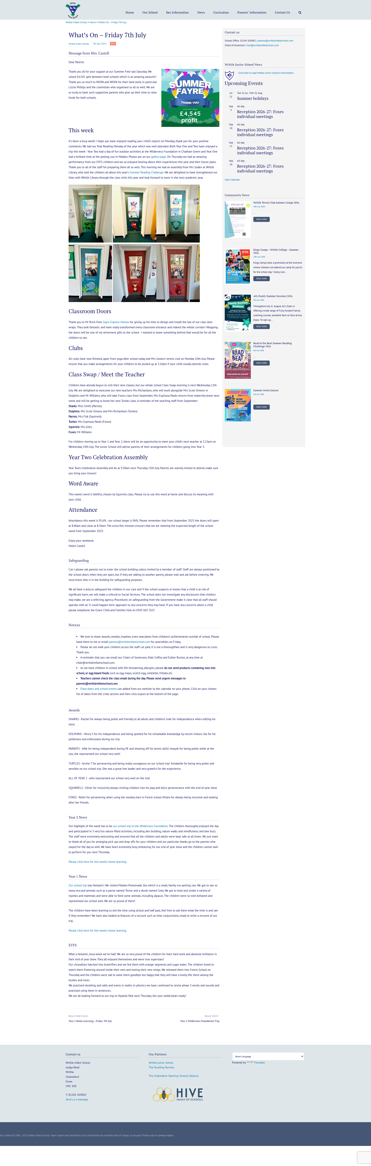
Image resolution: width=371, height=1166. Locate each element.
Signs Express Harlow (116, 322)
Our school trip (78, 885)
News (201, 12)
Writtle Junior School (161, 1062)
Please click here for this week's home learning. (98, 862)
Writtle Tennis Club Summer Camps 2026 (276, 202)
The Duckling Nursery (161, 1067)
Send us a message (77, 1099)
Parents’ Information (251, 12)
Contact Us (282, 12)
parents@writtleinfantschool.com (129, 642)
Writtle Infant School (79, 43)
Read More (261, 219)
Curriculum (221, 12)
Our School (150, 12)
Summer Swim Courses (266, 390)
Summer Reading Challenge (146, 172)
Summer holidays (252, 98)
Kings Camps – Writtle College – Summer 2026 (276, 251)
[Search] (300, 12)
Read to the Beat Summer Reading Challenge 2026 (272, 344)
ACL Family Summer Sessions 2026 (272, 296)
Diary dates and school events (98, 689)
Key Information (177, 12)
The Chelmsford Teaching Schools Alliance (173, 1076)
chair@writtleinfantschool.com (262, 45)
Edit (113, 43)
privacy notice (166, 1135)
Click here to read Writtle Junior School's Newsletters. (266, 73)
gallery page (158, 157)
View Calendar (232, 179)
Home (130, 12)
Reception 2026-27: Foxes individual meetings (260, 114)
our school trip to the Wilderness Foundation (140, 826)
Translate (259, 1062)
